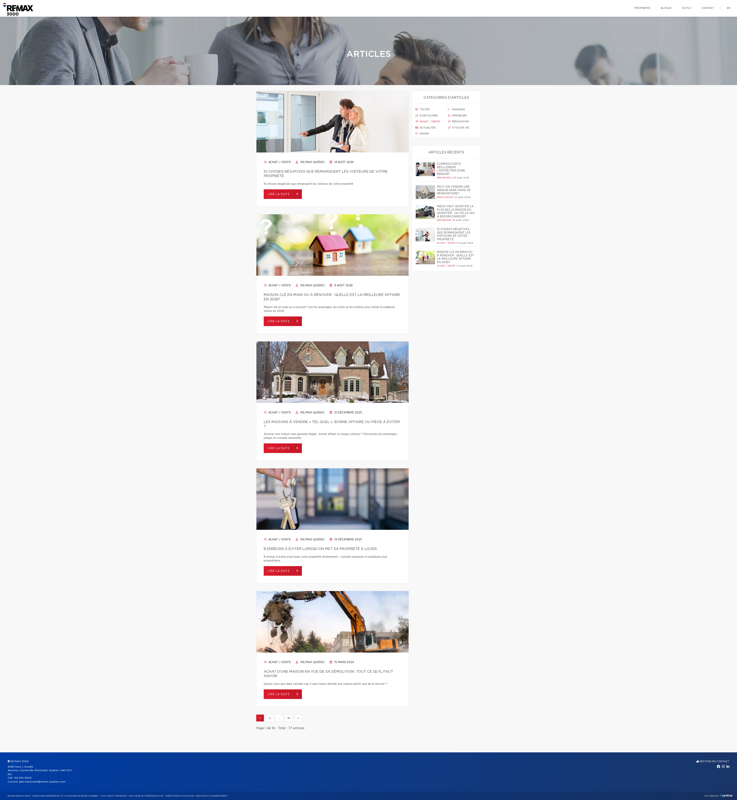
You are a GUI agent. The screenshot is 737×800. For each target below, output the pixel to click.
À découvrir (428, 115)
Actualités (427, 128)
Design (424, 134)
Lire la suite (279, 194)
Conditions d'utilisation (179, 796)
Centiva (726, 795)
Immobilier (459, 115)
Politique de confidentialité (146, 796)
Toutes (424, 109)
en (728, 8)
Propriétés (642, 8)
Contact (707, 8)
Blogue (666, 8)
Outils (686, 8)
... (279, 718)
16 (289, 718)
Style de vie (460, 128)
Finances (458, 109)
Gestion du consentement (211, 796)
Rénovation (460, 121)
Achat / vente (279, 162)
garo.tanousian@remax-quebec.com (42, 782)
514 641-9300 (23, 778)
